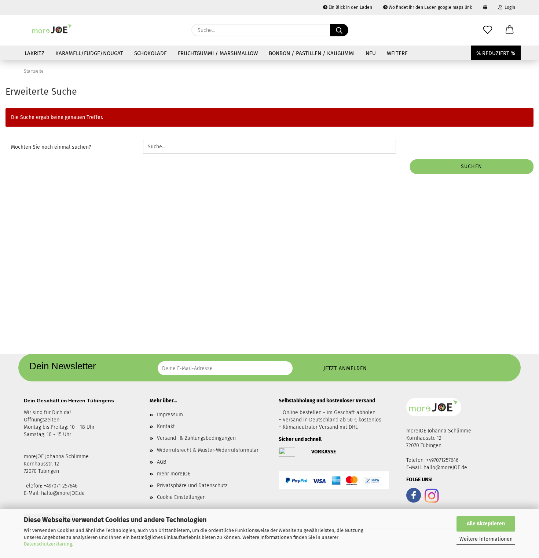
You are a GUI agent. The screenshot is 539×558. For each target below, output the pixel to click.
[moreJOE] (52, 30)
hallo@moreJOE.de (63, 493)
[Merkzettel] (488, 30)
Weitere (397, 53)
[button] (510, 30)
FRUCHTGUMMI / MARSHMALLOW (218, 53)
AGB (161, 462)
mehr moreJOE (173, 474)
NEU (371, 53)
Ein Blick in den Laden (349, 7)
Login (508, 7)
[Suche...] (339, 30)
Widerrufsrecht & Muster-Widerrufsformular (207, 450)
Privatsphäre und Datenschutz (192, 485)
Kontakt (166, 426)
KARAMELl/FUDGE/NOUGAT (89, 53)
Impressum (170, 415)
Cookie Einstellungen (181, 497)
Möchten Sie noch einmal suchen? (51, 147)
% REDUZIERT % (495, 53)
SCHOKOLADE (150, 53)
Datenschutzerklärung (48, 544)
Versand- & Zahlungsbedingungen (196, 438)
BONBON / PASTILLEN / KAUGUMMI (312, 53)
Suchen (471, 166)
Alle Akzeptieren (486, 524)
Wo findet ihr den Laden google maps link (430, 7)
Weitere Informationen (486, 539)
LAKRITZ (34, 53)
